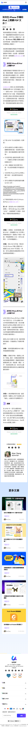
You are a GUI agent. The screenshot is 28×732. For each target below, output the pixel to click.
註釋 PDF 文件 (18, 56)
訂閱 (21, 715)
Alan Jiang (16, 453)
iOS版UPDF (6, 87)
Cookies (11, 725)
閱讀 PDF (7, 516)
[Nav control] (26, 2)
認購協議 (7, 725)
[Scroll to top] (25, 729)
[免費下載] (14, 109)
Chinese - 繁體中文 (14, 721)
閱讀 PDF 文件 (13, 202)
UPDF (5, 2)
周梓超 (4, 27)
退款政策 (16, 725)
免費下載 (14, 109)
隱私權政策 (23, 724)
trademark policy (23, 725)
